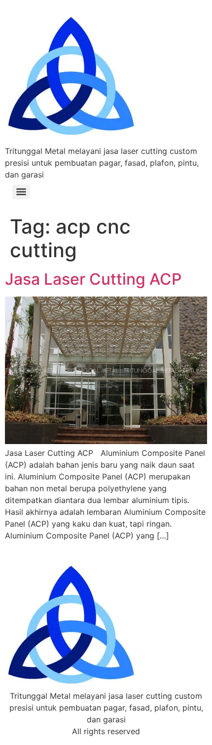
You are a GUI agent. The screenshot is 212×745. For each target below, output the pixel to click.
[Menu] (21, 191)
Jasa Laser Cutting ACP (93, 279)
